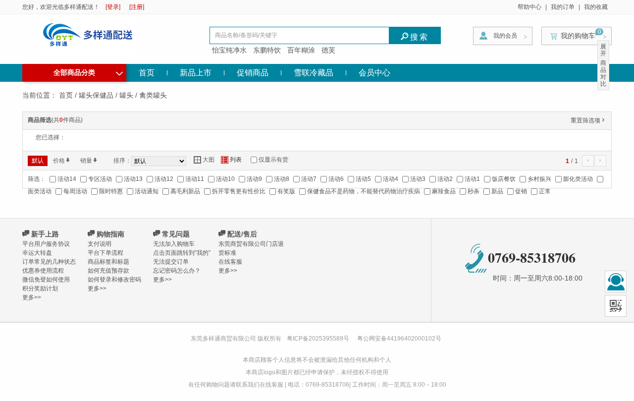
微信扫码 (616, 306)
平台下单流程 (105, 252)
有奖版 (286, 191)
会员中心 (374, 72)
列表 (231, 160)
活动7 (309, 178)
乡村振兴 (539, 178)
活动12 (164, 178)
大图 (204, 160)
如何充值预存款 (108, 270)
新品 (497, 191)
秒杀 (473, 191)
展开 (603, 50)
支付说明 (99, 243)
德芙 (328, 50)
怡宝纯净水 (229, 50)
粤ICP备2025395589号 (319, 338)
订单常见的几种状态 (49, 261)
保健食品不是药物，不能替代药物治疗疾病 (363, 191)
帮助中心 (529, 6)
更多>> (31, 297)
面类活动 (40, 191)
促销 (521, 191)
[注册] (136, 6)
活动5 (363, 178)
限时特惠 (111, 191)
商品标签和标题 (108, 261)
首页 (147, 72)
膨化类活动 (578, 178)
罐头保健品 (96, 95)
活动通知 (146, 191)
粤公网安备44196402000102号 (399, 338)
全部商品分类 (88, 71)
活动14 (66, 178)
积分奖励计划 (40, 288)
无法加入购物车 (174, 243)
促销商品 (252, 72)
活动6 (336, 178)
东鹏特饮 (267, 50)
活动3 (417, 178)
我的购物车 (578, 36)
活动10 (225, 178)
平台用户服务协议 (46, 243)
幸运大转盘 (37, 252)
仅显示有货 (273, 159)
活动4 (390, 178)
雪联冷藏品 (313, 72)
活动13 (133, 178)
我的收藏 (596, 6)
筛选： (37, 178)
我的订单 (563, 6)
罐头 (126, 95)
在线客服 (230, 261)
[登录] (113, 6)
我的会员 (505, 35)
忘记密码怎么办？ (177, 270)
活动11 (194, 178)
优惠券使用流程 (43, 270)
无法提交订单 (171, 261)
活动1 (472, 178)
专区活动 (100, 178)
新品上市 (195, 72)
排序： (122, 160)
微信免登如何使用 (46, 279)
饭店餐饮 (504, 178)
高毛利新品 (185, 191)
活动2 (445, 178)
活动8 (281, 178)
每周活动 (75, 191)
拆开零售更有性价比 (238, 191)
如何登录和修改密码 (114, 279)
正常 (545, 191)
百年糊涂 (301, 50)
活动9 (254, 178)
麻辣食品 (444, 191)
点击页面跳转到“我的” (182, 252)
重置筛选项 (588, 120)
